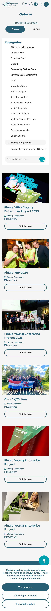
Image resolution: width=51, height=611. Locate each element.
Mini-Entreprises (19, 108)
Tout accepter (25, 587)
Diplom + (15, 64)
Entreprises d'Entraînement (24, 75)
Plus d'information (25, 604)
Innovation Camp (19, 86)
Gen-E (14, 80)
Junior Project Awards (21, 102)
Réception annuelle (20, 130)
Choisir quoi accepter (25, 596)
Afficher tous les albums (22, 47)
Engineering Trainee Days (23, 69)
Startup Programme (21, 142)
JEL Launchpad (18, 91)
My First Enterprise (20, 114)
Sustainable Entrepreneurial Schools (28, 149)
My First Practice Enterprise (24, 119)
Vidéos (36, 29)
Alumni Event (17, 53)
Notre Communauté (20, 125)
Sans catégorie (18, 136)
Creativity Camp (18, 58)
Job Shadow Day (19, 97)
